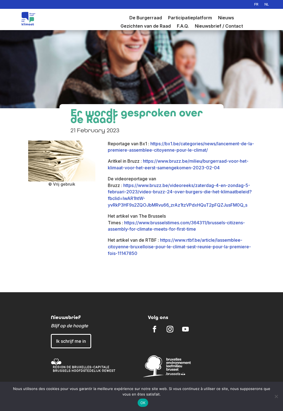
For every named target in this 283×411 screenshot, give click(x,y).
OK (143, 403)
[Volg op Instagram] (170, 329)
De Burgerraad (145, 18)
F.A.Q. (183, 26)
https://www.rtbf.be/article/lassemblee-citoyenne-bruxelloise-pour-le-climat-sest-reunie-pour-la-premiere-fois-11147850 (179, 246)
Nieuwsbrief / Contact (219, 26)
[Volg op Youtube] (185, 329)
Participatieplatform (190, 18)
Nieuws (226, 18)
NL (266, 4)
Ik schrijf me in (71, 341)
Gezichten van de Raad (145, 26)
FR (256, 4)
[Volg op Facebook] (154, 329)
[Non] (276, 396)
